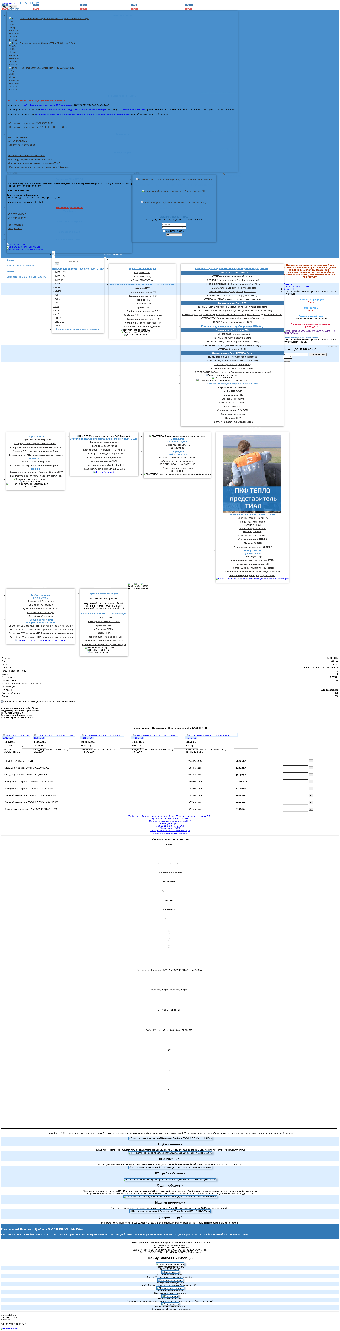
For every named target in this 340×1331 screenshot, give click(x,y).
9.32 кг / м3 (8, 738)
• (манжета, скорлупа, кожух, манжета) (232, 299)
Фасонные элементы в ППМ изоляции (103, 613)
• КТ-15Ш (57, 291)
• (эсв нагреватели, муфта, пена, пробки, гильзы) (232, 318)
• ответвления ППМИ (104, 637)
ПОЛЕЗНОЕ (13, 9)
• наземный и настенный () (104, 450)
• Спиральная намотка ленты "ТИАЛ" (26, 155)
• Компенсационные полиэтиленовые (252, 568)
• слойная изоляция (40, 601)
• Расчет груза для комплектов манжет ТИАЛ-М (31, 159)
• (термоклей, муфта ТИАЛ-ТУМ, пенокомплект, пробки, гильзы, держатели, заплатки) (232, 314)
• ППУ (142, 292)
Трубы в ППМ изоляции (104, 593)
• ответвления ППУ (142, 311)
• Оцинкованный (232, 399)
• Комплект (232, 422)
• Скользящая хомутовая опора (177, 469)
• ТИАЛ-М (58, 280)
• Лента (232, 406)
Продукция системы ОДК (103, 429)
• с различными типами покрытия (35, 455)
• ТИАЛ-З (58, 284)
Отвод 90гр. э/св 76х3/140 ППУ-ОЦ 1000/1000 (26, 768)
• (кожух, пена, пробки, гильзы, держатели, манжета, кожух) (232, 372)
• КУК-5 (56, 299)
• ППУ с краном (142, 315)
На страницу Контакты (69, 207)
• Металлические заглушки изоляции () (252, 560)
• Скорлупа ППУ (35, 440)
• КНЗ (56, 310)
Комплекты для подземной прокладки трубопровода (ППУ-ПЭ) (232, 268)
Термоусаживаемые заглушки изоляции (170, 830)
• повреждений (104, 446)
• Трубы (142, 272)
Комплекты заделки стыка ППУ (233, 260)
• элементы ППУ (142, 319)
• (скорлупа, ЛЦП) (232, 349)
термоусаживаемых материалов (113, 114)
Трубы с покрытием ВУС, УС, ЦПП (41, 585)
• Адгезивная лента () (232, 403)
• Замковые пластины (252, 535)
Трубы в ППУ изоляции (142, 268)
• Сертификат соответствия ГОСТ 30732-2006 (30, 123)
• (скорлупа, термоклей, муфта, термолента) (232, 280)
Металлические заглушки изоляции (170, 833)
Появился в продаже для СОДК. (47, 43)
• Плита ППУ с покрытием (35, 465)
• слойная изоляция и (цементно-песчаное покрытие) (40, 626)
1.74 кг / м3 (191, 738)
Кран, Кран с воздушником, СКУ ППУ (170, 819)
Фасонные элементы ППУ (296, 287)
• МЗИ (56, 306)
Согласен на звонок (175, 231)
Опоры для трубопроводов (176, 429)
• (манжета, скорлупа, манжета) (232, 295)
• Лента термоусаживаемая (252, 523)
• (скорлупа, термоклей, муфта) (232, 276)
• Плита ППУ (35, 462)
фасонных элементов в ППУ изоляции (50, 105)
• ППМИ (104, 621)
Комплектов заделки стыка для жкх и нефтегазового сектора (73, 110)
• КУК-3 (56, 295)
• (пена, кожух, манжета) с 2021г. (232, 322)
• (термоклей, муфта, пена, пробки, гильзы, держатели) (232, 307)
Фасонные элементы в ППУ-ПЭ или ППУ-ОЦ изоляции (142, 284)
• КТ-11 (56, 287)
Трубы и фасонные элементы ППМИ (104, 585)
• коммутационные (104, 442)
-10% (188, 5)
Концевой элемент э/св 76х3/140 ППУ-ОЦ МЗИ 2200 (30, 795)
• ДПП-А (57, 318)
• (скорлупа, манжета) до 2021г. (232, 284)
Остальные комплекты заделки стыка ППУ (170, 821)
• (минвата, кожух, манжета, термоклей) (232, 357)
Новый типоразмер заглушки (47, 68)
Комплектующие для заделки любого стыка (232, 383)
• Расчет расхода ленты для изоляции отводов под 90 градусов (39, 167)
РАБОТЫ (136, 173)
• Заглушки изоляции (252, 518)
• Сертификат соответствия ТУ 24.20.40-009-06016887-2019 (37, 127)
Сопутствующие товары (253, 429)
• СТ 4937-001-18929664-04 (21, 145)
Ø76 (5, 9)
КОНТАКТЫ (12, 173)
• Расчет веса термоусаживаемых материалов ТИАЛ (34, 163)
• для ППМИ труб (104, 644)
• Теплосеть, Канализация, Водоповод (252, 572)
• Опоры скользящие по (177, 457)
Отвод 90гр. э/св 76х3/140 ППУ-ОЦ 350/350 (25, 775)
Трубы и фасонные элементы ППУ (143, 260)
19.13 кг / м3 (137, 738)
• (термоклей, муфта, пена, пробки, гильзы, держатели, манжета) (232, 311)
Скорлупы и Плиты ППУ (35, 429)
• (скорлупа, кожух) (232, 334)
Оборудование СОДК (170, 828)
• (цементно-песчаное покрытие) (40, 609)
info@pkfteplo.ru (15, 225)
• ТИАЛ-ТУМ (59, 272)
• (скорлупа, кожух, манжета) (232, 288)
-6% (5, 5)
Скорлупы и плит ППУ (134, 110)
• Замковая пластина (232, 410)
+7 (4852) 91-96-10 (17, 214)
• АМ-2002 (58, 326)
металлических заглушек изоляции (75, 114)
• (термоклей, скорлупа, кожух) (232, 338)
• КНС (56, 314)
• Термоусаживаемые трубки (104, 465)
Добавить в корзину (318, 355)
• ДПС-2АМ (58, 322)
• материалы (232, 414)
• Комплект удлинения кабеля (104, 469)
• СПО (56, 303)
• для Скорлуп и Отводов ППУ (35, 472)
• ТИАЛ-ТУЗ (59, 276)
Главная (288, 284)
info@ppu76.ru (15, 228)
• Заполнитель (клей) (252, 539)
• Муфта (232, 391)
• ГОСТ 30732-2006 (17, 137)
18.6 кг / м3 (39, 738)
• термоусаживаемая (232, 387)
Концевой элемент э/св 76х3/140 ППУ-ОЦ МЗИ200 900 (31, 802)
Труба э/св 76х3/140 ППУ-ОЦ (11, 750)
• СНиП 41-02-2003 (17, 141)
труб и (26, 105)
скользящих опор (46, 114)
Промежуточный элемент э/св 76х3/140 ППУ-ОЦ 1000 (30, 809)
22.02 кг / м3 (87, 738)
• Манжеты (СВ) (252, 564)
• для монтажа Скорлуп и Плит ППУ (35, 476)
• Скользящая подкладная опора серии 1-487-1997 (177, 462)
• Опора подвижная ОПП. (177, 446)
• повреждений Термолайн (104, 454)
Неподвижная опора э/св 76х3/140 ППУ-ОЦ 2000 (28, 781)
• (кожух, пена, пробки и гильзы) (232, 368)
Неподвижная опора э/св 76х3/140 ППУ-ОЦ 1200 (28, 788)
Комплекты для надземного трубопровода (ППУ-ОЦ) (232, 326)
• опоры (252, 556)
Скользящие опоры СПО (170, 823)
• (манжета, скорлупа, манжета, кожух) (232, 345)
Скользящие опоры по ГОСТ (170, 826)
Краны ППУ (289, 289)
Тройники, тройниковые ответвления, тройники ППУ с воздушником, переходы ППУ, (170, 816)
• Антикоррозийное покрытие (252, 547)
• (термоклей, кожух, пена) (232, 364)
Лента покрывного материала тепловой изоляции (54, 18)
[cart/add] (22, 750)
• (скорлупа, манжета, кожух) (232, 342)
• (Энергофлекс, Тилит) (252, 575)
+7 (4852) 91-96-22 (17, 218)
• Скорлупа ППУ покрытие (35, 443)
